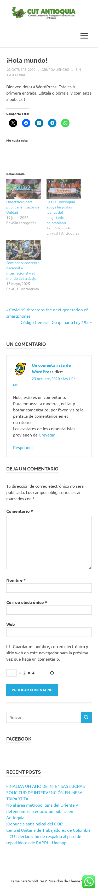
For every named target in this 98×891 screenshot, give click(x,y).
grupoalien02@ (55, 69)
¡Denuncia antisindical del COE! (34, 823)
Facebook (18, 739)
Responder (23, 447)
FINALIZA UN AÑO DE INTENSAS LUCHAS (45, 786)
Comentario (19, 511)
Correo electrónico (26, 602)
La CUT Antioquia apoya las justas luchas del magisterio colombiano (61, 212)
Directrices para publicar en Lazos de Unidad (22, 206)
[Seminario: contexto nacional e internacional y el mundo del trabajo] (23, 250)
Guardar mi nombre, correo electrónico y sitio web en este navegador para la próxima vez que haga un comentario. (47, 652)
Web (10, 624)
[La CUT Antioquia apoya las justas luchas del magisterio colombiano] (64, 189)
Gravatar (46, 434)
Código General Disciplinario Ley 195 (55, 322)
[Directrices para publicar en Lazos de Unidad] (23, 189)
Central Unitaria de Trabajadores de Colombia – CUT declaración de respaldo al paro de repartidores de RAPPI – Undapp (48, 836)
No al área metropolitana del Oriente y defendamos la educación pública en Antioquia (42, 811)
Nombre (16, 580)
